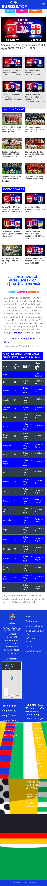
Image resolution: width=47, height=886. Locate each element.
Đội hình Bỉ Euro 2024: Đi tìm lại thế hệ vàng (34, 178)
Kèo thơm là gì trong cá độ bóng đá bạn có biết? (12, 260)
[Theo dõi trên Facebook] (5, 629)
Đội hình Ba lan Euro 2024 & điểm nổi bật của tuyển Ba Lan (10, 154)
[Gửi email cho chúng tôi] (18, 629)
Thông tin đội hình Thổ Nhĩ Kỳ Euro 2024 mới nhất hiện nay (11, 129)
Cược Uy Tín (35, 11)
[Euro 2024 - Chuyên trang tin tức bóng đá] (14, 4)
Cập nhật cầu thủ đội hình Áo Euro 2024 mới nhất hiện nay (34, 154)
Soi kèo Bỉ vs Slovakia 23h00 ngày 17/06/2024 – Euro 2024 (12, 97)
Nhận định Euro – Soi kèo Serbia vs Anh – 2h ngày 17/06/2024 (34, 260)
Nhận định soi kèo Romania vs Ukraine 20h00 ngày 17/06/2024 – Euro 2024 (34, 98)
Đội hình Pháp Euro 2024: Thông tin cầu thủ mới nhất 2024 (35, 129)
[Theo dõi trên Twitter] (14, 629)
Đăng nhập (22, 11)
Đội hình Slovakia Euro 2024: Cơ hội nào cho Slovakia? (11, 179)
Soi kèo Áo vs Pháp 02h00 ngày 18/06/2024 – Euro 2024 (34, 72)
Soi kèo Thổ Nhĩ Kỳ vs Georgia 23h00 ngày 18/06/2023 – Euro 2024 (23, 47)
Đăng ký (10, 11)
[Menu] (43, 4)
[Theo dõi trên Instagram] (9, 629)
